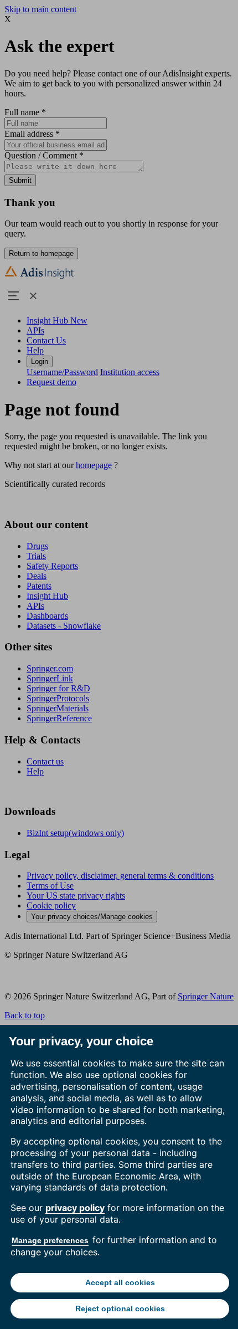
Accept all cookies (120, 1282)
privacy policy (75, 1207)
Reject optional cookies (120, 1308)
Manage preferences (50, 1240)
